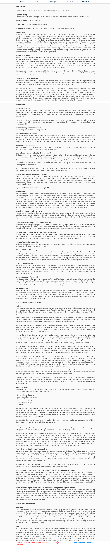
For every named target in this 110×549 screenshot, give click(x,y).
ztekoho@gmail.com (68, 28)
